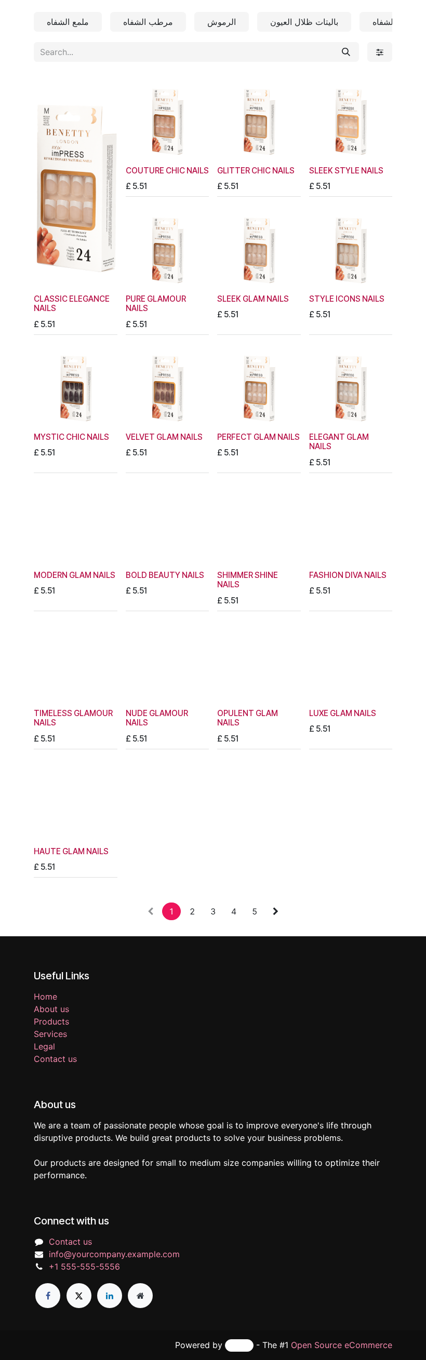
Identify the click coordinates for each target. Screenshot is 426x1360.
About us (51, 1009)
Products (51, 1021)
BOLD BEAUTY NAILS (165, 575)
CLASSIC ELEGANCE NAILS (72, 303)
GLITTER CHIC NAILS (256, 171)
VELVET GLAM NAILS (164, 437)
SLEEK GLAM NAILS (253, 299)
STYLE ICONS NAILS (346, 299)
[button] (50, 276)
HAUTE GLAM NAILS (71, 851)
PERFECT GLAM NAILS (258, 437)
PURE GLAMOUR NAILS (156, 303)
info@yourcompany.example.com (114, 1254)
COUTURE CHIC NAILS (167, 171)
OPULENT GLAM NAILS (247, 718)
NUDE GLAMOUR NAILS (157, 718)
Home (45, 996)
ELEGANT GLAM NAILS (339, 441)
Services (50, 1034)
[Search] (346, 52)
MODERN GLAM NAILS (74, 575)
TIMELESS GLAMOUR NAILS (73, 718)
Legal (44, 1046)
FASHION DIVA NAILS (348, 575)
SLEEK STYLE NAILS (346, 171)
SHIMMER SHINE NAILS (247, 579)
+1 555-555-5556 (84, 1266)
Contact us (55, 1059)
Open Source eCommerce (341, 1345)
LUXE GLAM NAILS (342, 713)
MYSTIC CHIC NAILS (71, 437)
